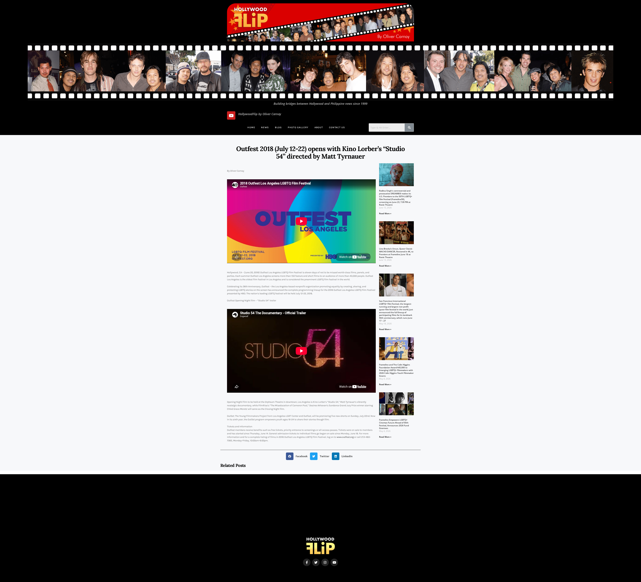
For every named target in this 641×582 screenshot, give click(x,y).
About (318, 127)
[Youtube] (231, 115)
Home (251, 127)
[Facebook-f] (306, 562)
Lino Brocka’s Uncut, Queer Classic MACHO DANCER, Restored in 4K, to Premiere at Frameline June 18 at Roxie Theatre (396, 252)
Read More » (385, 213)
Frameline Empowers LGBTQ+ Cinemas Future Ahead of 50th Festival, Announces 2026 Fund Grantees (394, 424)
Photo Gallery (298, 127)
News (265, 127)
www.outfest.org (345, 437)
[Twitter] (316, 562)
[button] (298, 456)
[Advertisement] (320, 514)
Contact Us (337, 127)
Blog (278, 127)
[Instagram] (325, 562)
